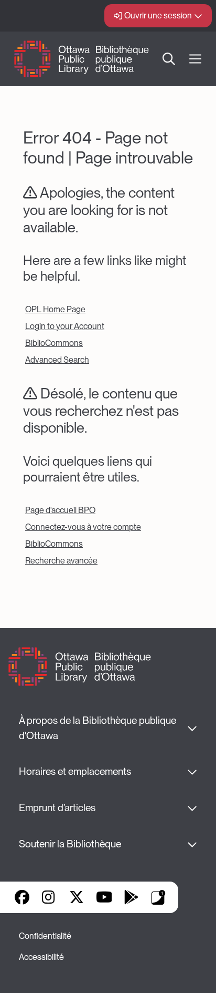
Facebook (22, 897)
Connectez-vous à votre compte (83, 527)
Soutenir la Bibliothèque (70, 844)
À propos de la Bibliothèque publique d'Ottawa (98, 728)
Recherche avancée (61, 561)
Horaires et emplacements (75, 771)
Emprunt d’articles (57, 808)
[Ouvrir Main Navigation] (195, 59)
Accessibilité (41, 957)
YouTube (104, 897)
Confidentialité (45, 936)
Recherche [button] (169, 58)
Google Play (131, 897)
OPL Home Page (55, 309)
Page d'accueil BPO (60, 510)
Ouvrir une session (158, 16)
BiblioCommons (54, 343)
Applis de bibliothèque (158, 897)
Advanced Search (57, 360)
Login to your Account (64, 326)
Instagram (49, 897)
